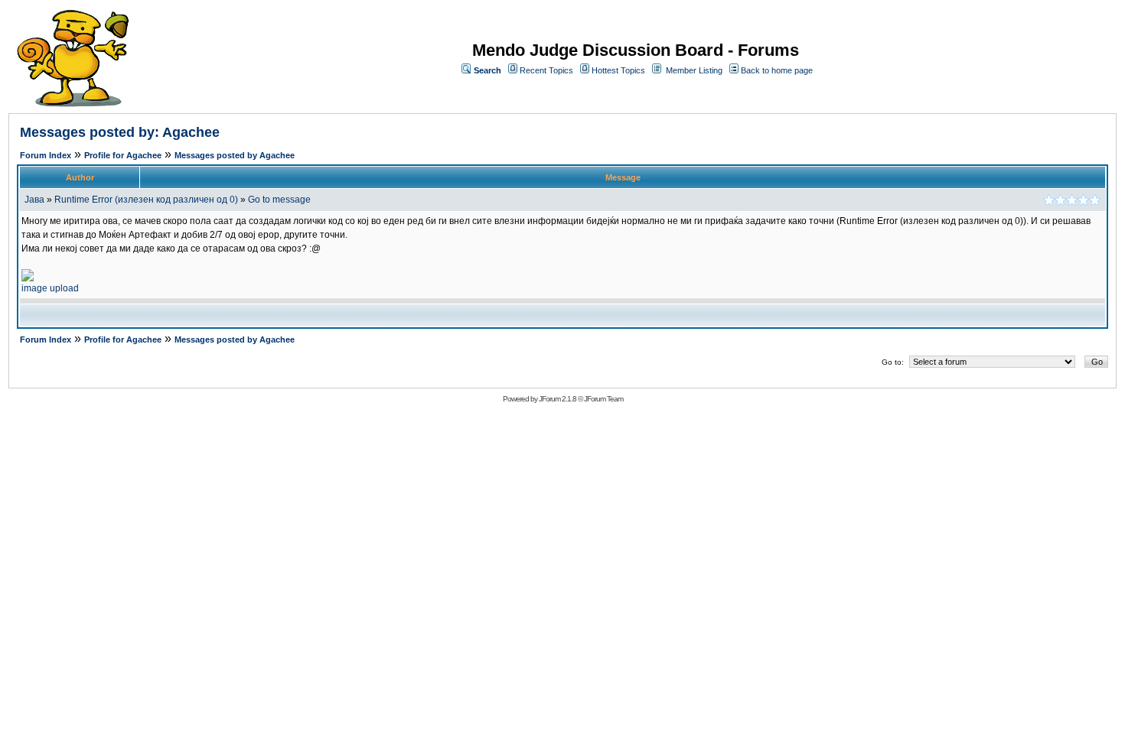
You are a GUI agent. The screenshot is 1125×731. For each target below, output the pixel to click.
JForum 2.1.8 (557, 399)
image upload (50, 288)
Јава (34, 199)
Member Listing (694, 70)
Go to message (279, 199)
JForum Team (603, 399)
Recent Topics (546, 70)
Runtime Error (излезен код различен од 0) (146, 199)
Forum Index (45, 155)
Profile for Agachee (122, 155)
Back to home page (777, 70)
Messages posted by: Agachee (120, 132)
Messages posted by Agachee (234, 155)
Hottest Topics (618, 70)
